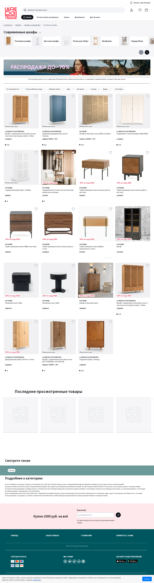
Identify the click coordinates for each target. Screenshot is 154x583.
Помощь (14, 536)
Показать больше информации (77, 546)
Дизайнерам (80, 17)
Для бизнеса (95, 17)
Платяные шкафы (50, 25)
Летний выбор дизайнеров (48, 17)
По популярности (12, 89)
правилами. (37, 580)
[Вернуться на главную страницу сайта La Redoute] (11, 13)
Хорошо (147, 579)
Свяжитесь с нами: (124, 536)
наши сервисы (52, 536)
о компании (86, 536)
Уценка (66, 17)
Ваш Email (81, 510)
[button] (146, 10)
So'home (12, 470)
